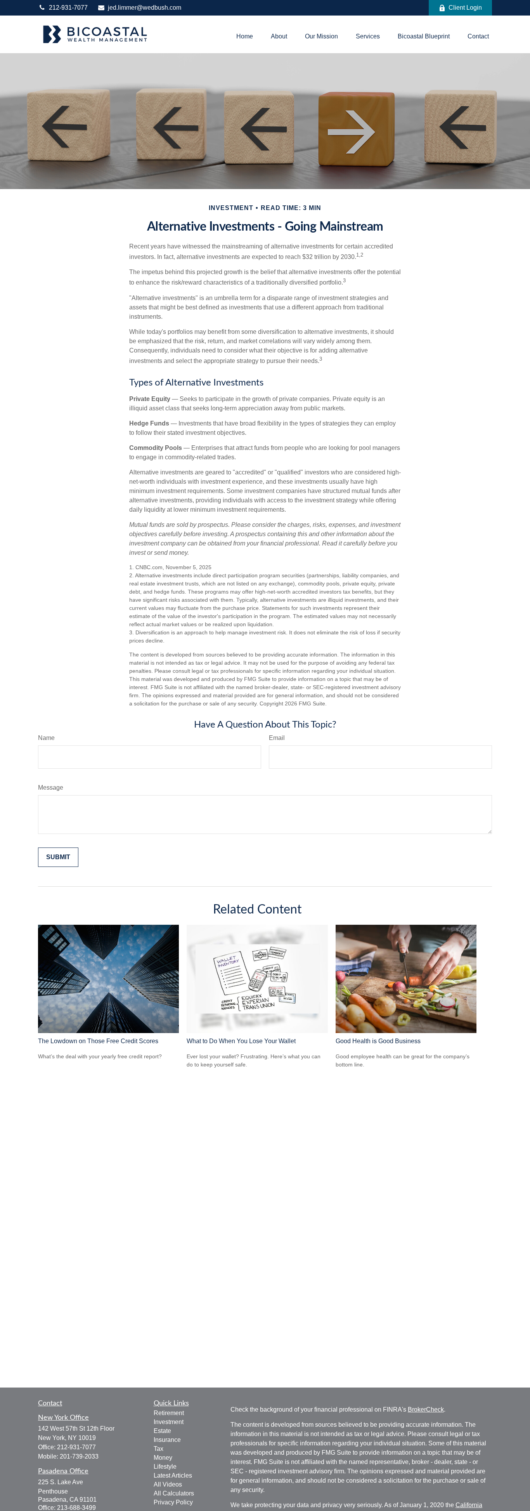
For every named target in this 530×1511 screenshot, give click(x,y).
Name (46, 738)
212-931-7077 (68, 7)
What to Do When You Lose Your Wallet (241, 1041)
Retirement (169, 1413)
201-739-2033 (79, 1456)
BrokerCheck (426, 1409)
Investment (169, 1422)
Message (50, 787)
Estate (162, 1431)
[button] (244, 36)
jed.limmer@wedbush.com (144, 7)
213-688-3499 (76, 1507)
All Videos (168, 1484)
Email (277, 738)
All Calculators (174, 1493)
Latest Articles (173, 1475)
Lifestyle (165, 1466)
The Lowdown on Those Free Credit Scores (98, 1041)
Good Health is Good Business (378, 1041)
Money (163, 1457)
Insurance (167, 1439)
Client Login (465, 7)
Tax (158, 1448)
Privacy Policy (173, 1502)
